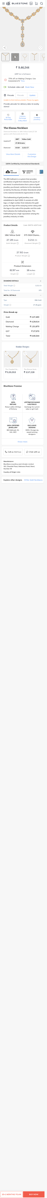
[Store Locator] (31, 3)
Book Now (29, 87)
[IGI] (27, 172)
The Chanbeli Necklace (12, 369)
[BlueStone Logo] (17, 3)
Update (32, 95)
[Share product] (4, 47)
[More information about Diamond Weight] (39, 243)
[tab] (5, 57)
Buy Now (33, 1194)
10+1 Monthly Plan (11, 1194)
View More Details (13, 154)
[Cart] (36, 3)
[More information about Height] (17, 274)
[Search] (41, 3)
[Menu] (3, 3)
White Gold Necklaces (33, 480)
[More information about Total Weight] (14, 286)
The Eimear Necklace (30, 369)
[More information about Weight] (10, 305)
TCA (22, 81)
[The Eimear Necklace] (30, 359)
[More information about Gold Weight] (18, 243)
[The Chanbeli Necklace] (12, 359)
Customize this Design (32, 155)
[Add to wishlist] (40, 47)
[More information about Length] (34, 274)
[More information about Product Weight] (29, 256)
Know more (22, 442)
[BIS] (11, 172)
